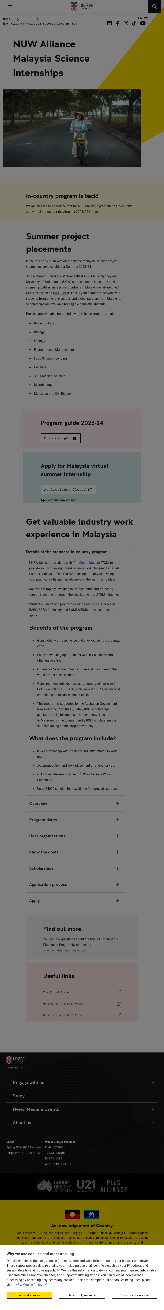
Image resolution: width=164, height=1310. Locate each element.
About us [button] (22, 1122)
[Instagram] (126, 23)
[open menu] (9, 6)
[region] (82, 1277)
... (27, 19)
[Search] (154, 6)
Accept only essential (82, 1295)
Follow (143, 18)
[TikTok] (134, 23)
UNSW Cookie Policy (31, 1284)
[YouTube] (142, 23)
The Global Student (86, 562)
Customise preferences (135, 1295)
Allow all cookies (29, 1295)
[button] (61, 438)
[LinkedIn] (110, 23)
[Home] (82, 6)
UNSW (6, 19)
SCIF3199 (61, 293)
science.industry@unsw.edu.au (65, 950)
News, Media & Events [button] (36, 1109)
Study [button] (19, 1095)
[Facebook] (117, 23)
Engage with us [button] (28, 1082)
